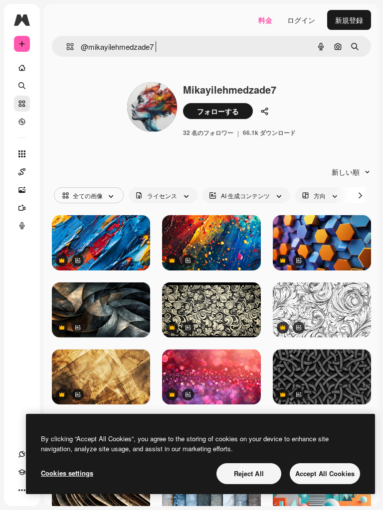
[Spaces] (22, 172)
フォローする (218, 111)
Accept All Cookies (325, 473)
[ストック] (22, 104)
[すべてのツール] (22, 154)
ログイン (301, 20)
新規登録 (349, 20)
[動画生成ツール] (22, 208)
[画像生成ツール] (22, 190)
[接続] (22, 454)
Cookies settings (67, 473)
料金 (265, 20)
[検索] (22, 86)
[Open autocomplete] (66, 46)
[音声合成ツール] (22, 226)
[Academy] (22, 472)
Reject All (249, 473)
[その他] (22, 490)
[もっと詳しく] (22, 121)
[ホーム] (22, 68)
